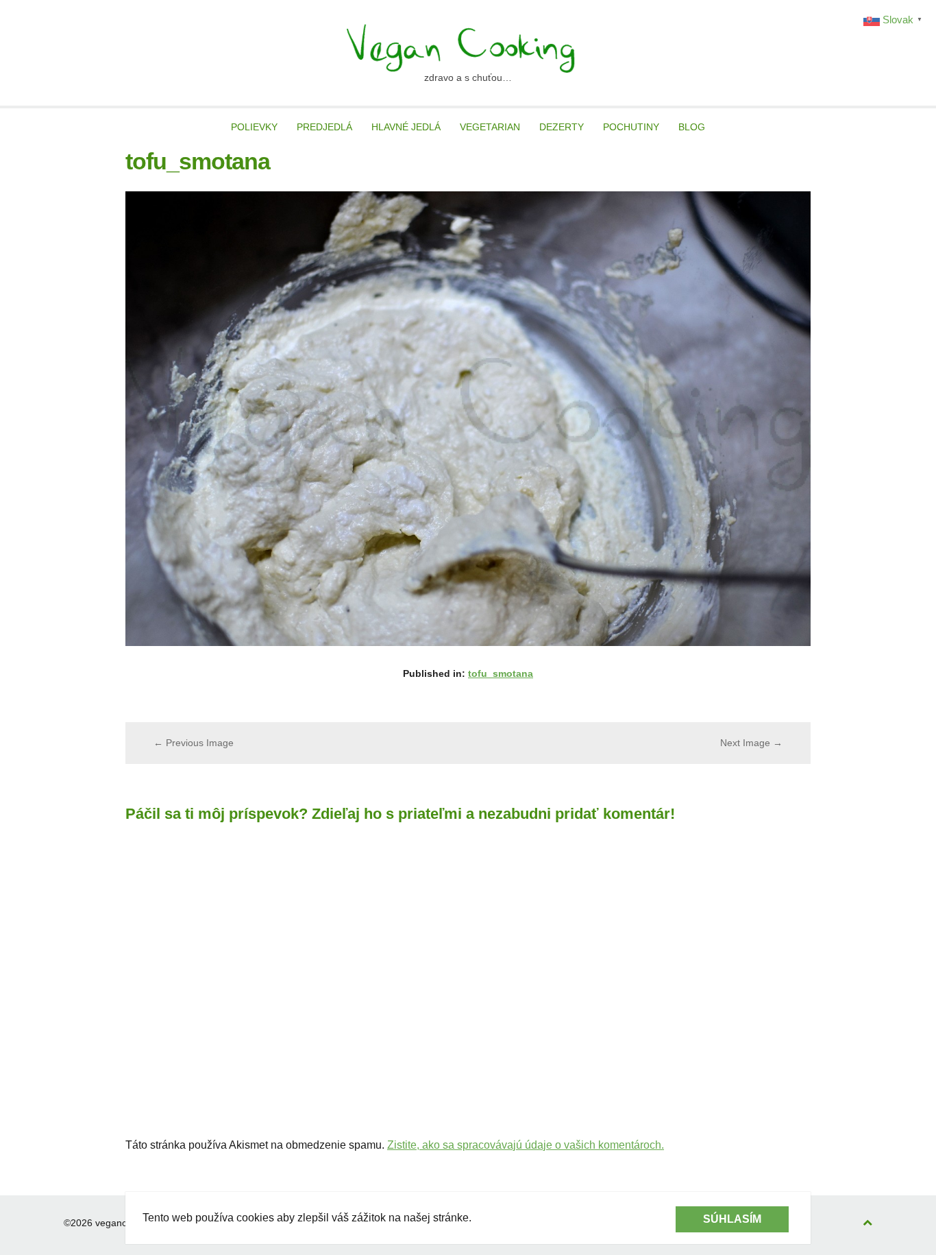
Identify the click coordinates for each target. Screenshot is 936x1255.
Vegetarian (490, 126)
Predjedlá (324, 126)
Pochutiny (631, 126)
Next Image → (751, 742)
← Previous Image (193, 742)
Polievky (254, 126)
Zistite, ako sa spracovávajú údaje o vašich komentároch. (525, 1145)
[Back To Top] (867, 1223)
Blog (691, 126)
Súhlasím (732, 1219)
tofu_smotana (500, 673)
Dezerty (561, 126)
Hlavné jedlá (406, 126)
